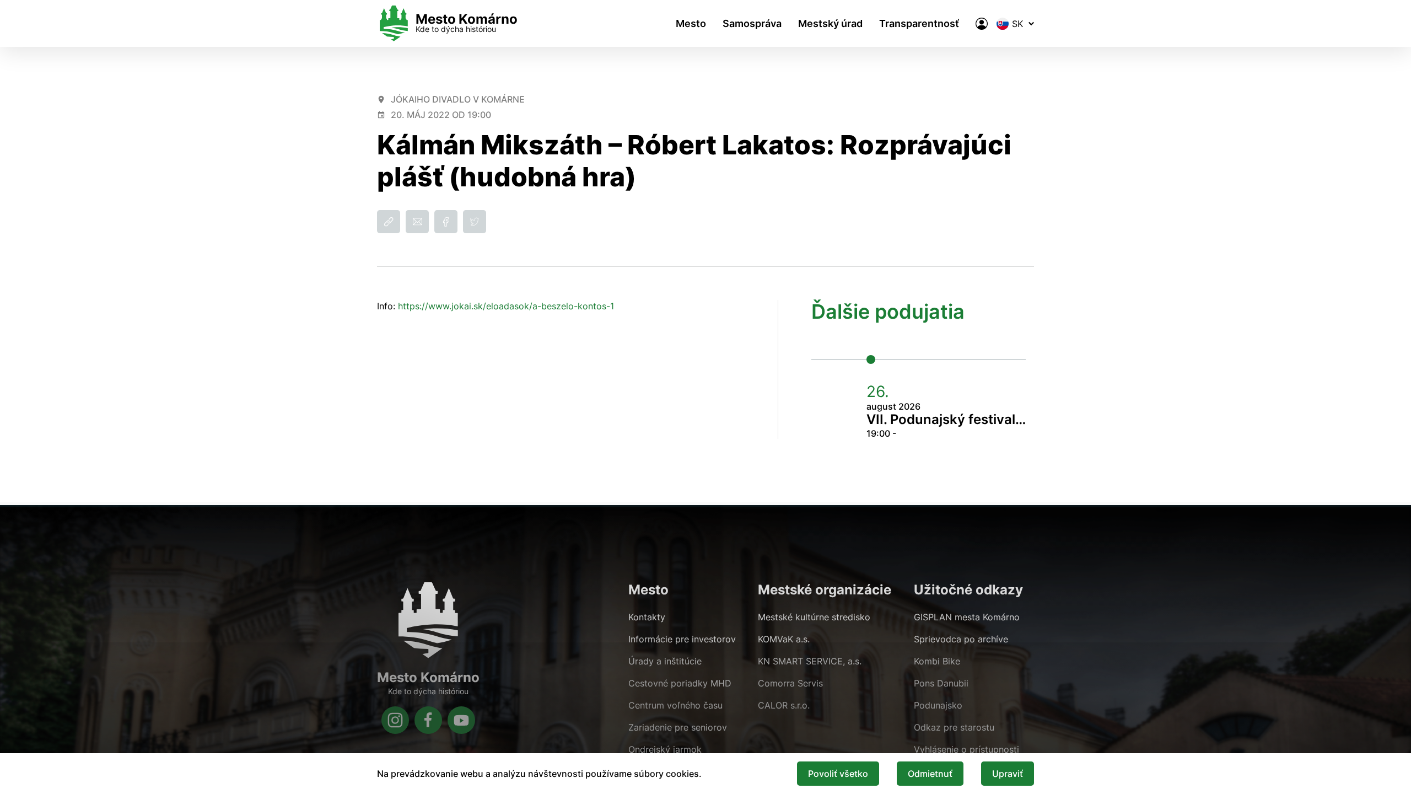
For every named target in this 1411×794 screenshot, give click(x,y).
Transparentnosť (919, 23)
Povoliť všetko (838, 773)
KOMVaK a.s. (784, 639)
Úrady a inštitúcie (665, 661)
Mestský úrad (830, 23)
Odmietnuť (930, 773)
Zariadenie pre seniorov (677, 727)
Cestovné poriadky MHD (679, 683)
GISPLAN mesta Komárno (967, 617)
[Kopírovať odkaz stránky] (388, 221)
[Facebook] (428, 720)
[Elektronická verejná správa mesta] (982, 24)
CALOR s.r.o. (784, 705)
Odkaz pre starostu (954, 727)
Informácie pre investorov (682, 639)
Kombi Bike (937, 661)
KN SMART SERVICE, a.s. (809, 661)
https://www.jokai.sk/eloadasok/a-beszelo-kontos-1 (506, 306)
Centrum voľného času (675, 705)
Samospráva (752, 23)
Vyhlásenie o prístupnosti (966, 749)
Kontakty (646, 617)
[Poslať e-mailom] (417, 221)
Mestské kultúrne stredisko (814, 617)
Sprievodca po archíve (961, 639)
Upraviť (1007, 773)
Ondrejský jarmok (665, 749)
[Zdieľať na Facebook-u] (445, 221)
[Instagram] (395, 720)
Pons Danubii (941, 683)
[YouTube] (461, 720)
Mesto (691, 23)
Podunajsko (938, 705)
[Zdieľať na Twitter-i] (474, 221)
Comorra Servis (790, 683)
